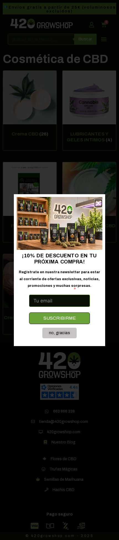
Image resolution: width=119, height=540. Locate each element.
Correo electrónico (50, 289)
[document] (59, 270)
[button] (98, 203)
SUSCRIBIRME (59, 318)
